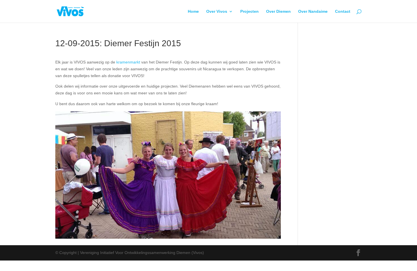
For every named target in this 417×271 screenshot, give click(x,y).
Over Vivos (216, 11)
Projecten (249, 11)
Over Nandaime (313, 11)
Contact (342, 11)
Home (193, 11)
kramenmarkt (128, 62)
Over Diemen (278, 11)
